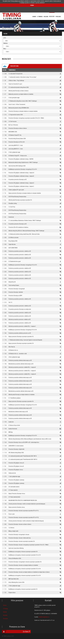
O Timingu (5, 608)
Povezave (5, 618)
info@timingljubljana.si (43, 617)
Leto (4, 38)
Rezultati (5, 615)
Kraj (4, 48)
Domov (5, 605)
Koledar (5, 612)
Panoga (5, 43)
